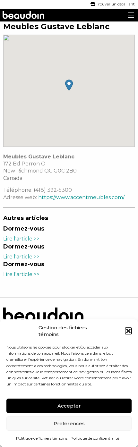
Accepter (69, 406)
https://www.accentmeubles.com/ (81, 197)
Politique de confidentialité (95, 438)
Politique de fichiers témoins (41, 438)
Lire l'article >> (21, 239)
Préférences (69, 423)
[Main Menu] (131, 15)
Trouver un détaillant (115, 4)
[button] (128, 331)
